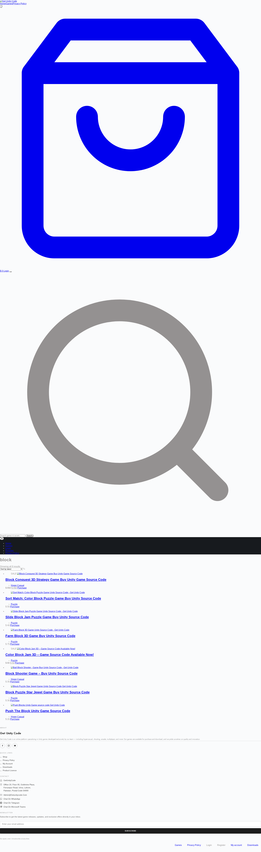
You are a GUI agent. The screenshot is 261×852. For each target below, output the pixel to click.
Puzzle (14, 604)
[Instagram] (8, 745)
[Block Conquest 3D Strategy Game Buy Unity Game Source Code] (50, 574)
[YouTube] (15, 745)
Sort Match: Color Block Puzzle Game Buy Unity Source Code (53, 598)
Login (6, 271)
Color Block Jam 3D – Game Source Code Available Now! (49, 654)
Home (3, 3)
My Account (6, 764)
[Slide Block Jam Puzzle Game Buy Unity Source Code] (44, 611)
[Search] (1, 6)
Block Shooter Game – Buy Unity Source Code (41, 673)
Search (29, 536)
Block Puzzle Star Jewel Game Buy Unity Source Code (47, 692)
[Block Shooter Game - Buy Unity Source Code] (44, 667)
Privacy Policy (20, 3)
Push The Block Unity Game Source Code (37, 711)
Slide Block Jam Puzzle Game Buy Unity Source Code (47, 617)
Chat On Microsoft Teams (15, 807)
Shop (3, 757)
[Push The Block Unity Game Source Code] (38, 705)
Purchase (22, 588)
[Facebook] (2, 745)
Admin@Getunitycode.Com (15, 795)
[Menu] (11, 271)
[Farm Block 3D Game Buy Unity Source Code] (40, 630)
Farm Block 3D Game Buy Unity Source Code (40, 636)
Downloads (6, 767)
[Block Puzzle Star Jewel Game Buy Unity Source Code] (44, 686)
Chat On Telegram (11, 803)
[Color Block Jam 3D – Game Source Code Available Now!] (46, 649)
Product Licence (8, 770)
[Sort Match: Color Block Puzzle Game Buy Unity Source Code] (48, 592)
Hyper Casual (17, 585)
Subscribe (130, 831)
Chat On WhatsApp (12, 799)
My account (236, 845)
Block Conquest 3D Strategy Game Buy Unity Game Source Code (55, 579)
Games (9, 3)
